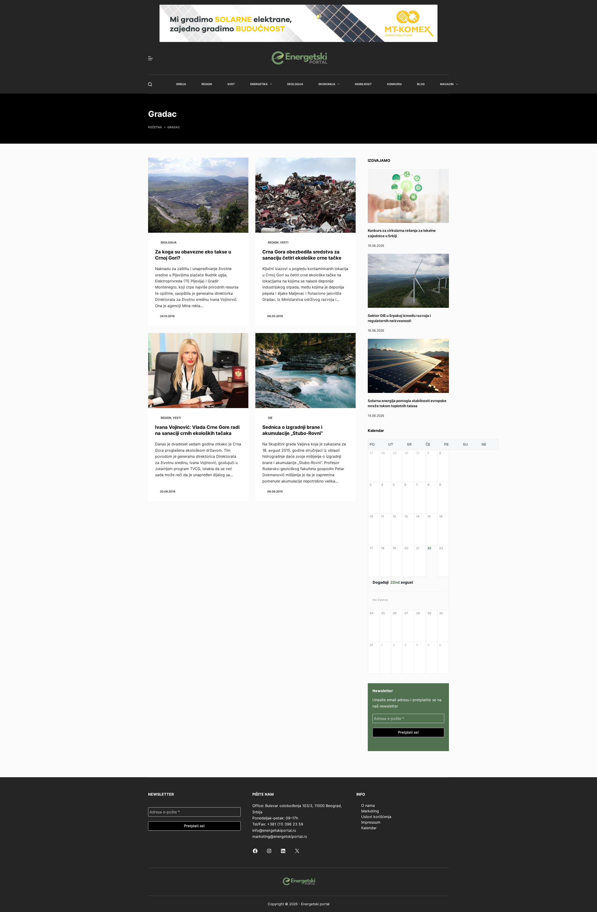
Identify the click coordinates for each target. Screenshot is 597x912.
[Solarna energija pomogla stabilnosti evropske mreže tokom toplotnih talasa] (408, 366)
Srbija (181, 84)
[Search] (150, 84)
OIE (270, 418)
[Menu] (150, 58)
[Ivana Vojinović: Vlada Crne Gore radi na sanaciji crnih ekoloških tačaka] (198, 370)
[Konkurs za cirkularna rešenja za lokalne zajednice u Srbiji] (408, 196)
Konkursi (394, 84)
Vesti (284, 242)
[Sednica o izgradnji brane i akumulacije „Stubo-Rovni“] (305, 370)
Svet (231, 84)
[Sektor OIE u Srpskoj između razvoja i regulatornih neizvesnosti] (408, 281)
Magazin (447, 84)
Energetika (259, 84)
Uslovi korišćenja (376, 816)
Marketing (370, 811)
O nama (368, 805)
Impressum (370, 822)
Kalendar (369, 827)
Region (206, 84)
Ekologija (295, 84)
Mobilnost (363, 84)
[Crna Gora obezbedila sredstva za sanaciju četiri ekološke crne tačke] (305, 195)
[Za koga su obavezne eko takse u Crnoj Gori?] (198, 195)
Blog (421, 84)
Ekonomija (327, 84)
